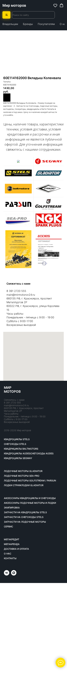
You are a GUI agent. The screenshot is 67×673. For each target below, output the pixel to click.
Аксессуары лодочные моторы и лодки (30, 503)
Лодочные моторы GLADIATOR (23, 471)
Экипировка (12, 508)
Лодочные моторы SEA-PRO (21, 476)
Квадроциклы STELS (17, 439)
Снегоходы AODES (42, 453)
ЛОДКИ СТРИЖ (12, 485)
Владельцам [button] (10, 24)
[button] (55, 5)
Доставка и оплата (16, 549)
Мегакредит (11, 539)
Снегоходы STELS (15, 444)
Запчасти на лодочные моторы (25, 522)
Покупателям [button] (46, 24)
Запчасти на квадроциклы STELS (25, 512)
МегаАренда (12, 544)
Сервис (8, 526)
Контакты (10, 558)
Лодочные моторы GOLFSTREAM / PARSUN (30, 480)
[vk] (6, 574)
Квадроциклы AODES (17, 453)
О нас (63, 24)
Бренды (28, 24)
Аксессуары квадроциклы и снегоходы (30, 498)
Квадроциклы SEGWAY (18, 458)
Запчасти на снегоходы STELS (23, 517)
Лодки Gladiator (32, 485)
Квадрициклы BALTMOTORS (21, 449)
